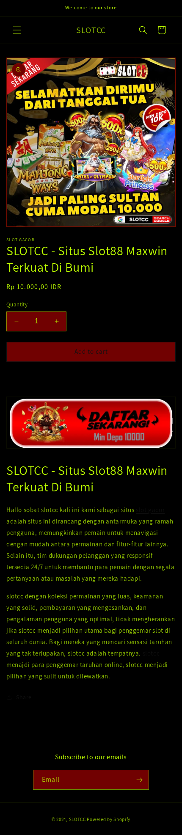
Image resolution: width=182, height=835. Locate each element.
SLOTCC (77, 819)
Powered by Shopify (108, 819)
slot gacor (150, 510)
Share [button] (24, 697)
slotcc (151, 653)
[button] (17, 30)
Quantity (17, 304)
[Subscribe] (139, 780)
